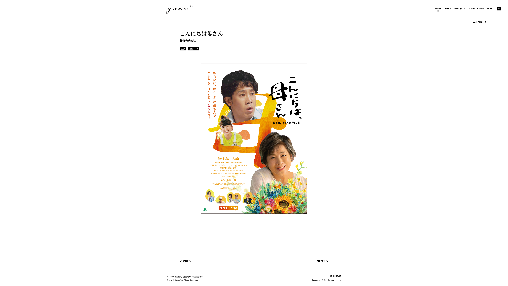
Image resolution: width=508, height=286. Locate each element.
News (489, 8)
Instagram (331, 280)
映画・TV (193, 48)
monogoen (459, 8)
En (499, 8)
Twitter (324, 280)
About (448, 8)
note (339, 280)
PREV (187, 261)
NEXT (321, 261)
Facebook (315, 280)
